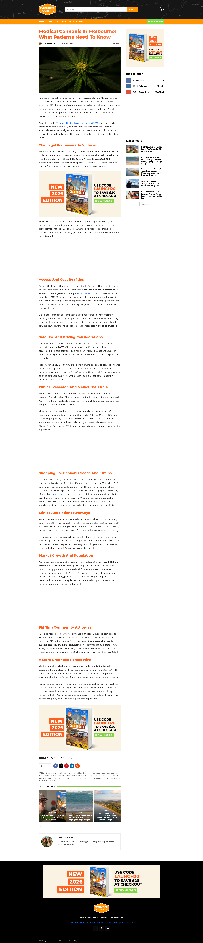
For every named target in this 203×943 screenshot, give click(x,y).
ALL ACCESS (72, 923)
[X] (61, 765)
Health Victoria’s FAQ (87, 293)
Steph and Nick (51, 43)
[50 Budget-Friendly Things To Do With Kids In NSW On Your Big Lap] (132, 183)
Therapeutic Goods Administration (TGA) (77, 123)
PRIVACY (124, 923)
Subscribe (159, 92)
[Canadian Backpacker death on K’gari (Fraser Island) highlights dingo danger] (79, 806)
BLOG (116, 923)
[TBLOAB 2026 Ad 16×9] (80, 194)
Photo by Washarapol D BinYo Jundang (59, 758)
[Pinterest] (66, 765)
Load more (144, 204)
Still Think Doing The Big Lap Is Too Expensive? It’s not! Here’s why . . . (52, 817)
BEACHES (107, 810)
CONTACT (109, 923)
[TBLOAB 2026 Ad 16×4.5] (101, 881)
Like (162, 80)
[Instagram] (101, 928)
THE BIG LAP (52, 812)
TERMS (132, 923)
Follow (160, 86)
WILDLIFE (79, 812)
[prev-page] (40, 826)
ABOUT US (84, 923)
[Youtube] (107, 928)
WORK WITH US (96, 923)
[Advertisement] (80, 257)
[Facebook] (55, 765)
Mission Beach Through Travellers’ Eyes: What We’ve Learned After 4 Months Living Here (107, 816)
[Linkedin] (72, 765)
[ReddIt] (77, 765)
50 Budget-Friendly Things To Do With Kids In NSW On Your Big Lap (151, 183)
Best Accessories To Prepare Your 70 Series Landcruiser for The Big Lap (151, 195)
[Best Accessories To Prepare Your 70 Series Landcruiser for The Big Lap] (132, 195)
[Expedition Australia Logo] (47, 9)
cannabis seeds (58, 494)
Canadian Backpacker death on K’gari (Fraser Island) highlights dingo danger (79, 817)
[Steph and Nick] (41, 43)
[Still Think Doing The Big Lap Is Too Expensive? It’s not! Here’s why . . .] (52, 806)
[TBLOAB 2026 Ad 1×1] (145, 48)
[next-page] (44, 826)
